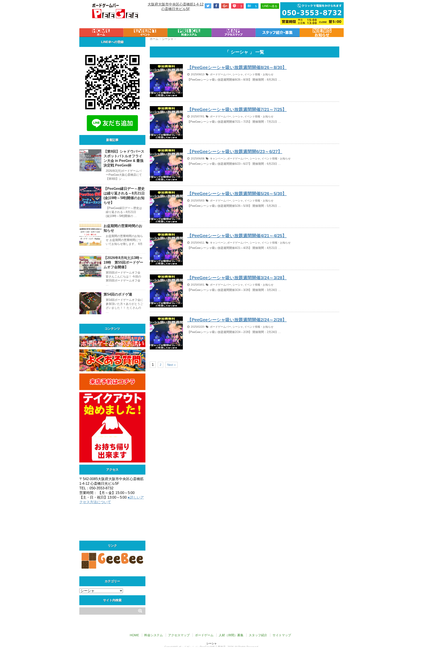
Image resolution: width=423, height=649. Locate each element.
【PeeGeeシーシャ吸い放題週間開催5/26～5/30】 (237, 193)
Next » (171, 364)
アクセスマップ (179, 635)
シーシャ (237, 74)
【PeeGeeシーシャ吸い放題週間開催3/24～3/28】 (237, 277)
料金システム (153, 635)
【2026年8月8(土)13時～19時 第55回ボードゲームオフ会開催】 (123, 262)
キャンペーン (218, 158)
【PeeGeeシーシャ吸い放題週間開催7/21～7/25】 (237, 109)
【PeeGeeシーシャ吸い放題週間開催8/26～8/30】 (237, 67)
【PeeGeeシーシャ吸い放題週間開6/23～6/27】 (234, 151)
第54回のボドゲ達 (118, 294)
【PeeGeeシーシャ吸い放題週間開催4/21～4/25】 (237, 235)
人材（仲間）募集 (231, 635)
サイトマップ (282, 635)
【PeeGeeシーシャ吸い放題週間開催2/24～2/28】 (237, 319)
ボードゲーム (204, 635)
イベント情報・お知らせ (258, 74)
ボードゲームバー (220, 74)
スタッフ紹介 (258, 635)
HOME (134, 635)
